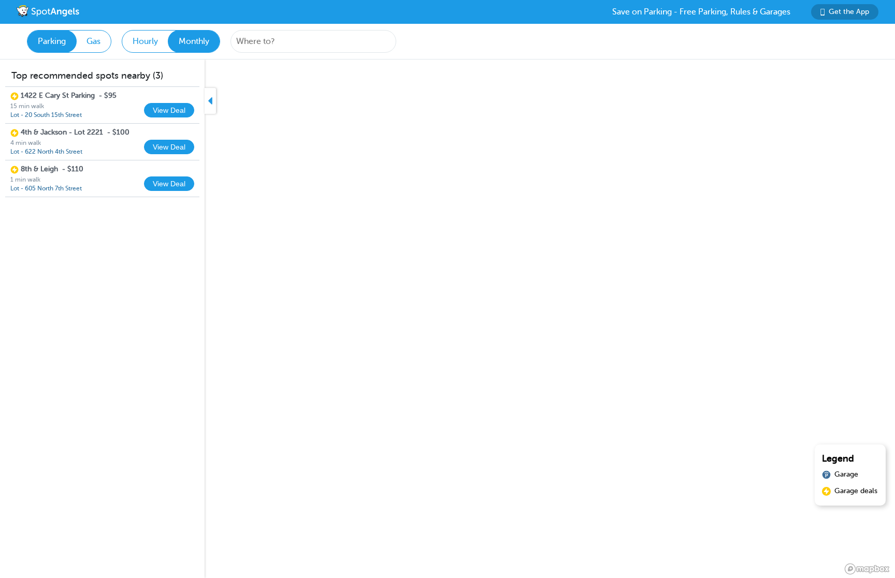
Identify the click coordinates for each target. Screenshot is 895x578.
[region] (447, 319)
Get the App (849, 12)
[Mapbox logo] (867, 569)
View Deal (169, 110)
